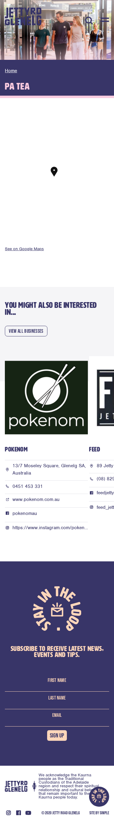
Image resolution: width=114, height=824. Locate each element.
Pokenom (16, 449)
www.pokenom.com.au (36, 499)
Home (11, 71)
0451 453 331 (27, 486)
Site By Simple (99, 812)
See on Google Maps (24, 248)
